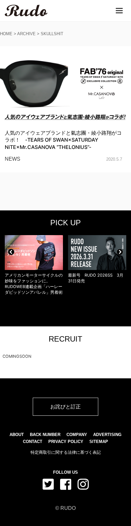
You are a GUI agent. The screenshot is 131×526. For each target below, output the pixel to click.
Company (76, 434)
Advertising (107, 434)
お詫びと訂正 (65, 406)
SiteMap (98, 441)
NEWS (12, 159)
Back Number (45, 434)
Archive (26, 33)
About (17, 434)
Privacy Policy (65, 441)
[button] (11, 252)
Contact (32, 441)
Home (6, 33)
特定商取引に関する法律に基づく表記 (66, 452)
